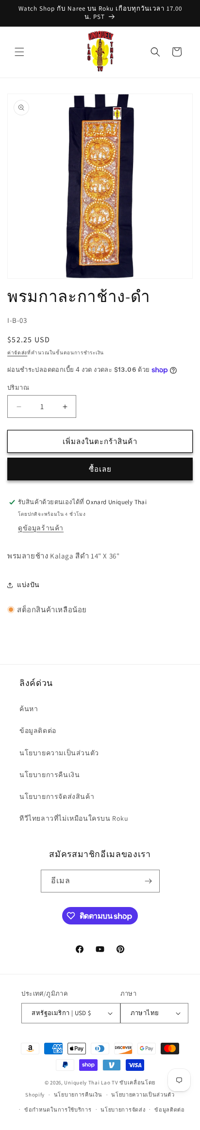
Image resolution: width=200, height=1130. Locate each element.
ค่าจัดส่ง (17, 353)
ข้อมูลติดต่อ (37, 730)
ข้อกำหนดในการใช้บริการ (58, 1109)
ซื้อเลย (100, 469)
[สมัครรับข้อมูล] (148, 881)
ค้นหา (28, 708)
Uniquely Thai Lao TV (91, 1082)
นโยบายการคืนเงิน (49, 774)
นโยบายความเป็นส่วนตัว (59, 752)
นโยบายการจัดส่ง (122, 1109)
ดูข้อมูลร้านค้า (41, 528)
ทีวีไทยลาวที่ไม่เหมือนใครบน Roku (74, 818)
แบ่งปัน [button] (28, 584)
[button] (19, 52)
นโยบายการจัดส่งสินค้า (56, 796)
